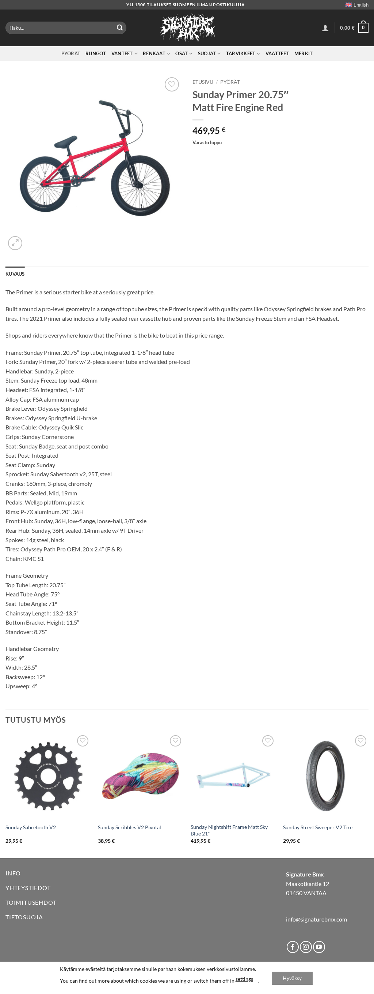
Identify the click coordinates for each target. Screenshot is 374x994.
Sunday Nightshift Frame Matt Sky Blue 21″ (229, 830)
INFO (13, 873)
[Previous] (5, 795)
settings (244, 979)
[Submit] (120, 28)
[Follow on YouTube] (319, 947)
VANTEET (122, 53)
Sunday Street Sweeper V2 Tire (317, 827)
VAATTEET (277, 53)
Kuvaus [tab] (15, 274)
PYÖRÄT (71, 53)
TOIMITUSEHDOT (30, 902)
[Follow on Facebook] (293, 947)
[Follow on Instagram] (306, 947)
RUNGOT (95, 53)
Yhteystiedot (28, 887)
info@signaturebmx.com (316, 919)
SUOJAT (207, 53)
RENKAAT (154, 53)
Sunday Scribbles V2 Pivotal (129, 827)
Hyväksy (292, 978)
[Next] (368, 795)
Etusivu (202, 82)
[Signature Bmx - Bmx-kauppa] (187, 27)
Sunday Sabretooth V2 (30, 827)
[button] (325, 28)
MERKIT (303, 53)
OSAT (181, 53)
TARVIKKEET (241, 53)
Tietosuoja (24, 916)
